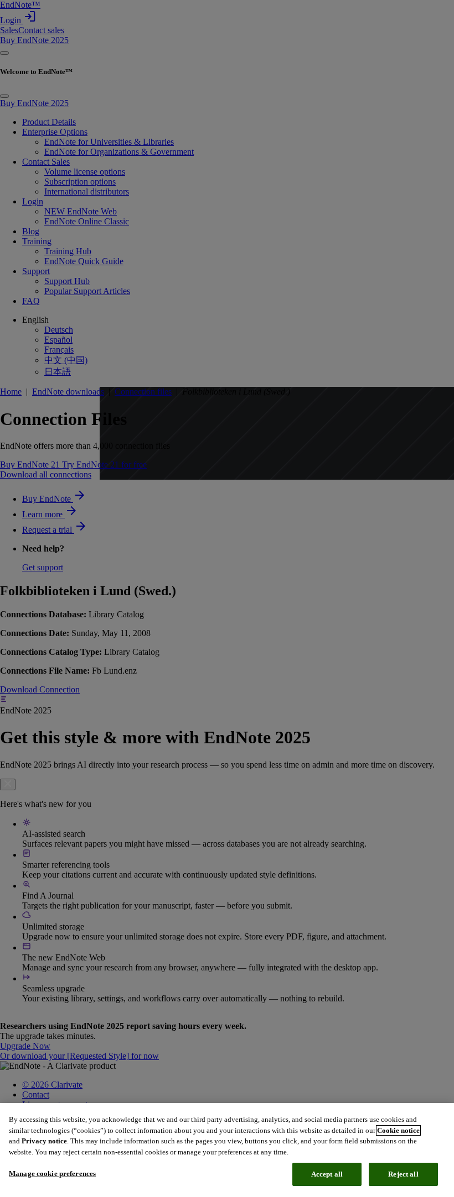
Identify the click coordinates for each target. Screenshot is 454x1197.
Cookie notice (398, 1130)
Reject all (403, 1174)
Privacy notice (44, 1141)
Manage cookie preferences (52, 1173)
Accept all (327, 1174)
